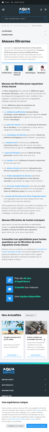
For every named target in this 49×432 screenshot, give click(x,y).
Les (5, 112)
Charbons (41, 73)
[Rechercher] (45, 18)
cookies (38, 410)
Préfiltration (7, 73)
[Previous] (5, 70)
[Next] (44, 70)
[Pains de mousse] (19, 68)
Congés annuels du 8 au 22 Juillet (12, 338)
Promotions (7, 35)
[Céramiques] (30, 68)
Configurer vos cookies (15, 426)
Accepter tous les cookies (37, 426)
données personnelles (18, 419)
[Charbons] (42, 68)
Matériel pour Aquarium (21, 26)
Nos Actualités (11, 315)
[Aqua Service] (24, 10)
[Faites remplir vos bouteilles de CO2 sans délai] (36, 327)
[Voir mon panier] (46, 9)
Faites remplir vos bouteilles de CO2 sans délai (34, 338)
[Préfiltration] (7, 68)
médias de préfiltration (16, 112)
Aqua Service (8, 26)
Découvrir (29, 315)
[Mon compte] (41, 9)
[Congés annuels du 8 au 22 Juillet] (13, 327)
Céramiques (30, 73)
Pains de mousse (17, 74)
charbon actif (11, 142)
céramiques (12, 135)
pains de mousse (13, 125)
